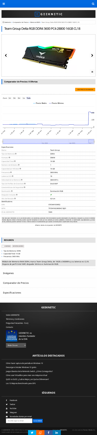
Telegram (13, 412)
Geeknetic (7, 22)
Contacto (9, 327)
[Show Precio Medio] (40, 103)
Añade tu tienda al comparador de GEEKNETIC (48, 225)
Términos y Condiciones (15, 319)
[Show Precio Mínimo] (56, 103)
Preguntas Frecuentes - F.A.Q (17, 323)
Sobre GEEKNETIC (13, 315)
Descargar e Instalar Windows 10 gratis (21, 367)
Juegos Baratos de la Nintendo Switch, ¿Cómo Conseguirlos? (29, 371)
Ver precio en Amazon (85, 89)
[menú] (3, 3)
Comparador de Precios (20, 22)
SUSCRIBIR (37, 421)
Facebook (13, 400)
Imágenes (8, 273)
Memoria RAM (35, 22)
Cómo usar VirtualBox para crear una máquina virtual (26, 375)
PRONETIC (63, 430)
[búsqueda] (93, 3)
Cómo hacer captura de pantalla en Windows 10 (24, 363)
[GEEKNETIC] (48, 14)
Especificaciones (12, 292)
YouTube (13, 408)
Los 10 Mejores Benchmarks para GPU (21, 383)
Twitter (12, 404)
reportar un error (18, 246)
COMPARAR (7, 246)
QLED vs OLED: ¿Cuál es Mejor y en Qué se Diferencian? (27, 379)
